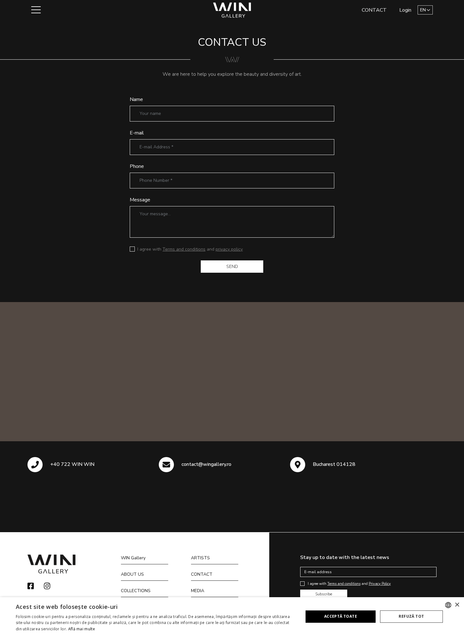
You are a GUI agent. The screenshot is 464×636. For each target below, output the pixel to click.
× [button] (457, 605)
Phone (137, 166)
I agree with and (190, 249)
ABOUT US (132, 574)
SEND (232, 267)
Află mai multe (81, 629)
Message (140, 199)
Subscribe (323, 594)
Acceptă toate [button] (340, 616)
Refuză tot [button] (411, 616)
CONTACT (374, 10)
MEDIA (197, 591)
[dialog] (232, 616)
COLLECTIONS (136, 591)
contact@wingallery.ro (206, 464)
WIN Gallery (133, 558)
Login (405, 10)
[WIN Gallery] (232, 9)
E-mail (137, 132)
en (423, 10)
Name (136, 99)
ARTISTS (200, 558)
